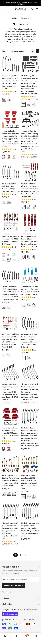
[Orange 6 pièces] (4, 255)
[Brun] (34, 207)
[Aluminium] (9, 494)
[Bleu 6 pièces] (14, 255)
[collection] (16, 636)
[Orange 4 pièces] (9, 255)
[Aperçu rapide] (10, 70)
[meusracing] (20, 9)
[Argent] (14, 157)
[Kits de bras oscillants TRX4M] (23, 104)
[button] (37, 9)
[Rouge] (9, 157)
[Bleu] (29, 207)
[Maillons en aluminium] (4, 99)
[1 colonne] (33, 51)
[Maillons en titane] (9, 99)
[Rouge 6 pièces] (9, 260)
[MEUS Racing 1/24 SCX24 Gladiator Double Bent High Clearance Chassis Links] (11, 172)
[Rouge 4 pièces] (14, 260)
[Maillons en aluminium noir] (9, 202)
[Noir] (4, 157)
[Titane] (14, 494)
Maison (14, 18)
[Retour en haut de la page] (37, 628)
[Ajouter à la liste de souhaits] (14, 70)
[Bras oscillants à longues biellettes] (29, 104)
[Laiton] (4, 494)
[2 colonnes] (37, 51)
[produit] (5, 636)
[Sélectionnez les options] (7, 70)
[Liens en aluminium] (4, 308)
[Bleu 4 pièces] (4, 260)
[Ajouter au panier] (26, 125)
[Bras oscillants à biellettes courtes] (34, 104)
